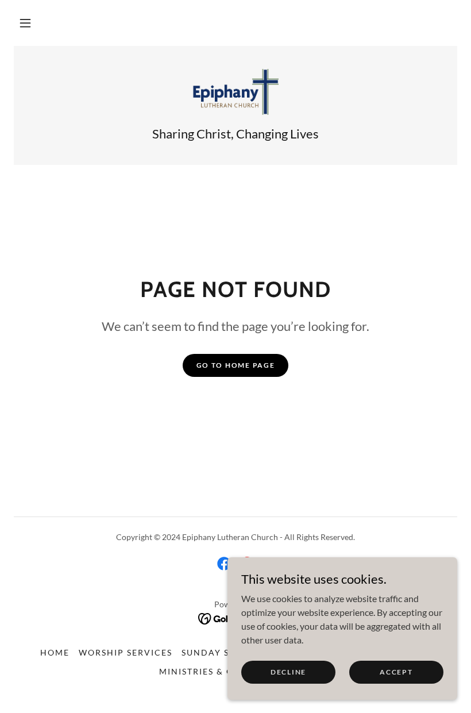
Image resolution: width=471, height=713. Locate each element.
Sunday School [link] (223, 652)
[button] (25, 22)
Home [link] (55, 652)
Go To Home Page (235, 365)
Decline (288, 672)
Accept (396, 672)
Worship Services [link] (125, 652)
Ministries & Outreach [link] (219, 671)
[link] (235, 92)
